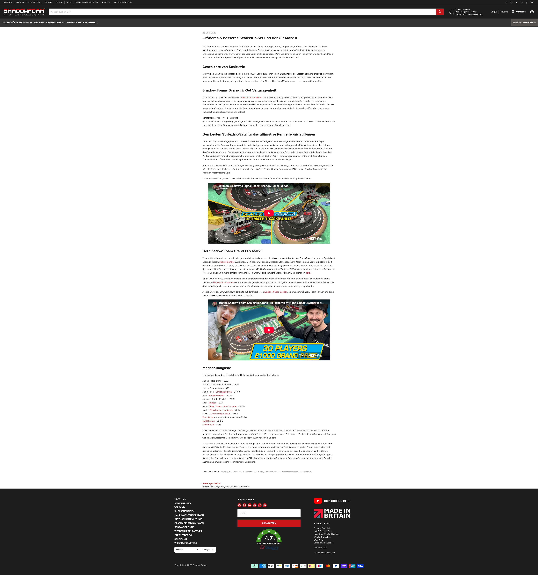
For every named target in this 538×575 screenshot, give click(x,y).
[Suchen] (440, 12)
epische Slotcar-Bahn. (251, 97)
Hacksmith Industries (223, 282)
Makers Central (226, 261)
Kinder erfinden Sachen (275, 291)
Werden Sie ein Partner (188, 531)
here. (308, 272)
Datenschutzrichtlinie (188, 519)
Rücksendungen (184, 511)
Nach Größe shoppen (18, 22)
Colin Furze (208, 424)
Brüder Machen (217, 395)
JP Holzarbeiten (224, 391)
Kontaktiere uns (184, 527)
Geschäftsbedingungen (189, 523)
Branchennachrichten (87, 2)
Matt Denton (208, 420)
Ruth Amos (207, 417)
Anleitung (180, 539)
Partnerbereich (183, 535)
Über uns (8, 2)
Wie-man (48, 2)
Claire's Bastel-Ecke (220, 413)
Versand (179, 507)
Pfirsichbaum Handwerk (221, 409)
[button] (269, 539)
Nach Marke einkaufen (49, 22)
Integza (212, 402)
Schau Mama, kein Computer (222, 406)
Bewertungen (182, 503)
